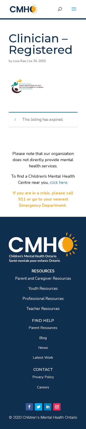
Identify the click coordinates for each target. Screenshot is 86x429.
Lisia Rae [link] (19, 61)
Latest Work (43, 357)
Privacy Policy (43, 377)
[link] (24, 8)
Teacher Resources (43, 308)
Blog (43, 337)
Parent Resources (43, 327)
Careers (43, 387)
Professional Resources (43, 298)
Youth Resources (43, 288)
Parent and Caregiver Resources (43, 278)
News (43, 347)
